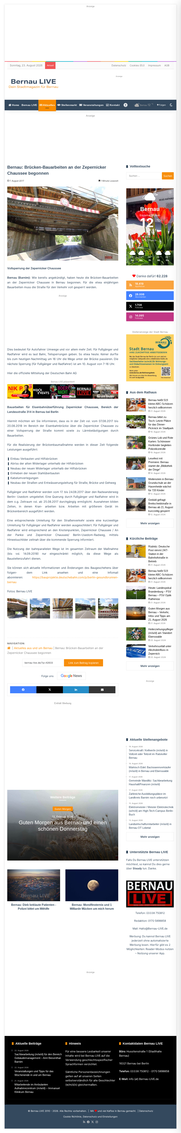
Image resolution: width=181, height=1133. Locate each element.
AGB (166, 65)
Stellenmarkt (68, 105)
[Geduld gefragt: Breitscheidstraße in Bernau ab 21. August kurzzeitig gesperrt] (136, 504)
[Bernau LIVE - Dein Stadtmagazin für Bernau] (33, 83)
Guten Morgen (63, 808)
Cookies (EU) (137, 65)
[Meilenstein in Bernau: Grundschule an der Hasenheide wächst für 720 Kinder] (136, 483)
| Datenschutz (145, 1110)
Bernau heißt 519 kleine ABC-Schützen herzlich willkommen (160, 404)
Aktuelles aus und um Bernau (33, 648)
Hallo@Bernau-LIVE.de (153, 928)
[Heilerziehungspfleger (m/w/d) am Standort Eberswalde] (136, 634)
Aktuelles (48, 105)
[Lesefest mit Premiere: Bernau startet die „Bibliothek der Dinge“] (136, 463)
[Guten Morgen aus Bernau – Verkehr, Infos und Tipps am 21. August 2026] (136, 613)
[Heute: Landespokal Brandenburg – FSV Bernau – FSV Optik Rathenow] (136, 592)
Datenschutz (119, 65)
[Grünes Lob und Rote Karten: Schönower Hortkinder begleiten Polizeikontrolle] (136, 442)
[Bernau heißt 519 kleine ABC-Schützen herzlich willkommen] (136, 404)
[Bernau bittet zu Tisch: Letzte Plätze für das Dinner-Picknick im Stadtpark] (136, 421)
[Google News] (71, 676)
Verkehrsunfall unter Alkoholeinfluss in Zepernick (159, 650)
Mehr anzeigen (150, 523)
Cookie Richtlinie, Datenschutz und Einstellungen (90, 1116)
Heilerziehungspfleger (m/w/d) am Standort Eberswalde (160, 633)
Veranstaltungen (93, 105)
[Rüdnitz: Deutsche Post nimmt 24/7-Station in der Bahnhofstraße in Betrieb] (136, 551)
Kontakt (114, 105)
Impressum (154, 65)
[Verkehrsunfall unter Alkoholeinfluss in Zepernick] (136, 651)
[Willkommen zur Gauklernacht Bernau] (90, 138)
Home (15, 105)
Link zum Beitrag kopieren (83, 662)
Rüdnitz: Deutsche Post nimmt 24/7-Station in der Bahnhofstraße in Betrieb (159, 554)
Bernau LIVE (29, 105)
